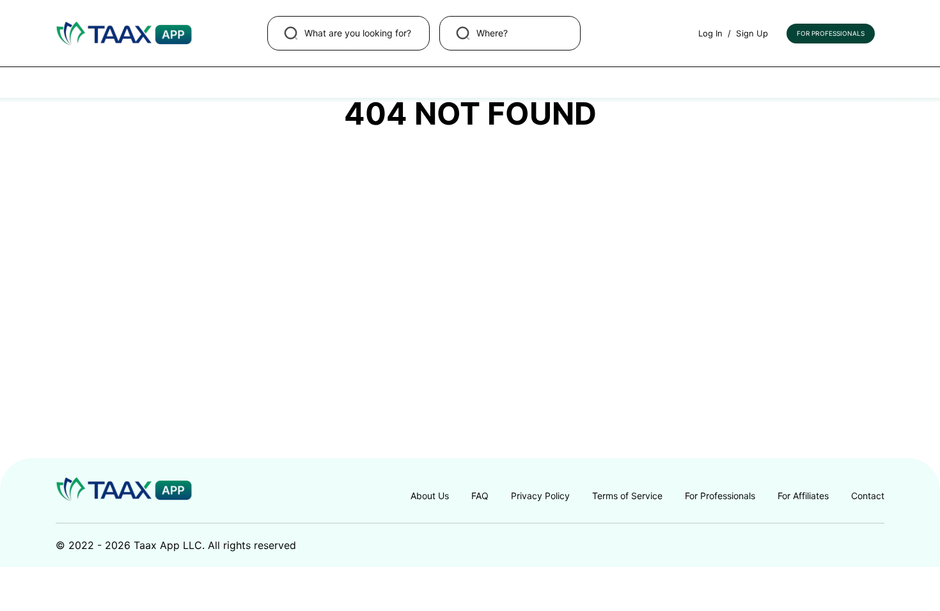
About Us (430, 495)
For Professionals (831, 33)
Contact (867, 495)
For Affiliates (803, 495)
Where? (492, 32)
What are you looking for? (357, 32)
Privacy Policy (540, 495)
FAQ (480, 495)
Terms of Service (627, 495)
